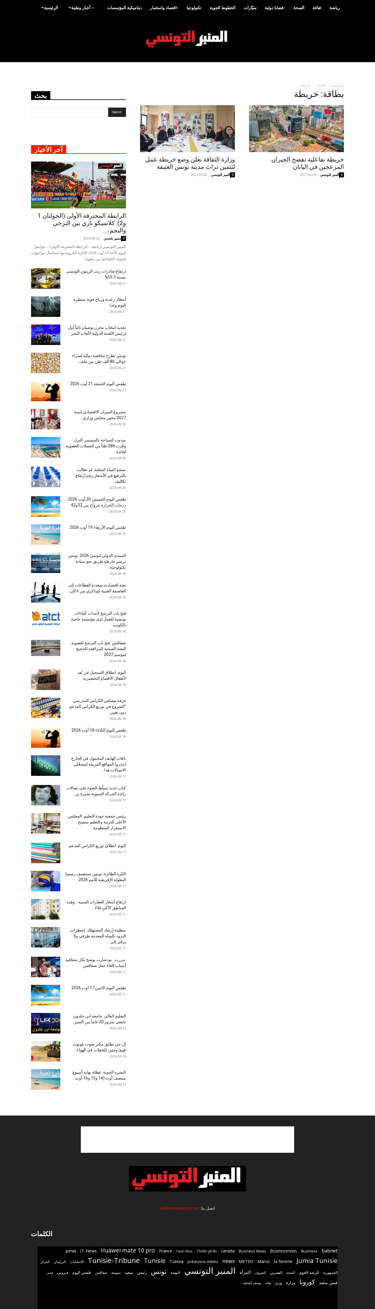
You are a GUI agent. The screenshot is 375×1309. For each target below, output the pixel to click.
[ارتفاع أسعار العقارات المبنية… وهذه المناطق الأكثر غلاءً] (45, 909)
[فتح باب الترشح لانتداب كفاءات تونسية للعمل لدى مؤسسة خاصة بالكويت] (45, 618)
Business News (252, 1251)
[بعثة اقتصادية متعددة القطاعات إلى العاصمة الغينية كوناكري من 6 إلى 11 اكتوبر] (45, 592)
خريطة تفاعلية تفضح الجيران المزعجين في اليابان (307, 163)
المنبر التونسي (220, 174)
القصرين (276, 1272)
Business (309, 1251)
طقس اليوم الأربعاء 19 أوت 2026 (98, 527)
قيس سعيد (328, 1282)
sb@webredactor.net (179, 1208)
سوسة (116, 1272)
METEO (246, 1261)
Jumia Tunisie (317, 1260)
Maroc (264, 1261)
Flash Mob (184, 1251)
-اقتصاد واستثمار (164, 7)
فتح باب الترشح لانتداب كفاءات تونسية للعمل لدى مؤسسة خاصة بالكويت (98, 619)
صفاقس (101, 1272)
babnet (330, 1250)
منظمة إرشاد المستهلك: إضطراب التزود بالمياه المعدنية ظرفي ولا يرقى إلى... (98, 936)
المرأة (245, 1272)
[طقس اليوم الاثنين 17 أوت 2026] (45, 995)
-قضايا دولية (275, 7)
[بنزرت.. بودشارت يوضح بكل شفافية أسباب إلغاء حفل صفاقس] (45, 967)
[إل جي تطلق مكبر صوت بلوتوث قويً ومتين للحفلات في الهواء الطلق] (45, 1051)
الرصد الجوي (309, 1272)
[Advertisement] (187, 1139)
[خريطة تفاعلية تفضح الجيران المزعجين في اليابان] (296, 128)
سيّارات (250, 7)
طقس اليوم (81, 1272)
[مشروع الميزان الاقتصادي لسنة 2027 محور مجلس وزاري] (45, 419)
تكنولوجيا (194, 7)
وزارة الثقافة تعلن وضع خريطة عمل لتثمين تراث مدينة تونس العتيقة (190, 163)
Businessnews (283, 1251)
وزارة (290, 1282)
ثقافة (317, 7)
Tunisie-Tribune (114, 1260)
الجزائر (45, 1261)
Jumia (71, 1251)
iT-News (88, 1251)
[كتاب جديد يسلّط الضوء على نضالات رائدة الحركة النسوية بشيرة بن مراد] (45, 795)
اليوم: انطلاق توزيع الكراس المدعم (97, 845)
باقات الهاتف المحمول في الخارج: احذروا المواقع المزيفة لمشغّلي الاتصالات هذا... (98, 764)
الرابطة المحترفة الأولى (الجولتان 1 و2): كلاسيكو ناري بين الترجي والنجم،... (82, 223)
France (165, 1251)
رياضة (335, 7)
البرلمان (60, 1261)
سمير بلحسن (112, 238)
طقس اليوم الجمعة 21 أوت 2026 (98, 383)
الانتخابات (77, 1261)
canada (228, 1251)
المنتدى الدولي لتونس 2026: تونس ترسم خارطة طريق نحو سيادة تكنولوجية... (97, 561)
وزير (278, 1282)
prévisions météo (203, 1261)
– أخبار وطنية (82, 7)
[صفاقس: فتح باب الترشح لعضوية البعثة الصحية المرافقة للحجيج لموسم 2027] (45, 648)
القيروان (260, 1273)
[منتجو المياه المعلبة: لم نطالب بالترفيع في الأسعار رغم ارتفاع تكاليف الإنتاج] (45, 477)
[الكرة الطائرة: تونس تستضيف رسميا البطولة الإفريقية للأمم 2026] (45, 881)
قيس (50, 1273)
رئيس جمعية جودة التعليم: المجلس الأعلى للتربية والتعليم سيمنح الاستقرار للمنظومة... (97, 822)
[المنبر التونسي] (187, 39)
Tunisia (176, 1261)
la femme (283, 1261)
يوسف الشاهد (252, 1283)
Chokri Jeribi (207, 1251)
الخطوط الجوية (223, 7)
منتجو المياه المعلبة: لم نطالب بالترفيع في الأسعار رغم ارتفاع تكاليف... (101, 475)
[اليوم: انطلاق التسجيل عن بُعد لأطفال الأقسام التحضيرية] (45, 679)
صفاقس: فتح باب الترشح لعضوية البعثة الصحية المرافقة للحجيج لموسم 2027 (98, 648)
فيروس (62, 1272)
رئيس (142, 1272)
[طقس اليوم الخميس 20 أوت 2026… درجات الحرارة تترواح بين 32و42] (45, 506)
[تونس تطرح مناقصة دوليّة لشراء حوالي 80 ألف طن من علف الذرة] (45, 363)
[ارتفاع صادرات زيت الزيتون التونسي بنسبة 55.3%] (45, 278)
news (228, 1261)
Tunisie (155, 1260)
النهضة (175, 1272)
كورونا (307, 1282)
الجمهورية (330, 1272)
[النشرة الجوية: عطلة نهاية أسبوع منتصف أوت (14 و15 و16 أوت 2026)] (45, 1079)
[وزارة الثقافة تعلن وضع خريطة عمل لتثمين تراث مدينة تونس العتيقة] (187, 128)
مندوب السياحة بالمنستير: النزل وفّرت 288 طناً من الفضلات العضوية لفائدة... (96, 446)
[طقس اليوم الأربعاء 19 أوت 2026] (45, 534)
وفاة (268, 1283)
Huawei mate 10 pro (128, 1250)
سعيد (129, 1272)
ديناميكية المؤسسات (124, 7)
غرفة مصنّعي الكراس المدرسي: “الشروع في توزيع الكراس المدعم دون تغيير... (97, 706)
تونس (158, 1271)
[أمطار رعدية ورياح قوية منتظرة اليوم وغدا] (45, 306)
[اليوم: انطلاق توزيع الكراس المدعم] (45, 853)
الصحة (299, 7)
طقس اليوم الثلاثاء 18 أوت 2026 (98, 730)
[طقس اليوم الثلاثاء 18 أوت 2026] (45, 737)
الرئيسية (51, 7)
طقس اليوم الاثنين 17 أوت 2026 (98, 987)
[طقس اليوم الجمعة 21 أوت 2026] (45, 391)
